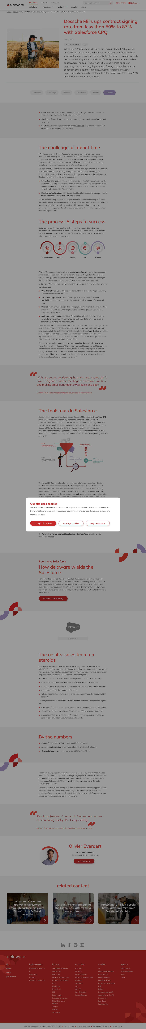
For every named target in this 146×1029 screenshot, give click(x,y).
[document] (73, 515)
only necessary (97, 523)
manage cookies (71, 523)
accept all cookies (43, 523)
